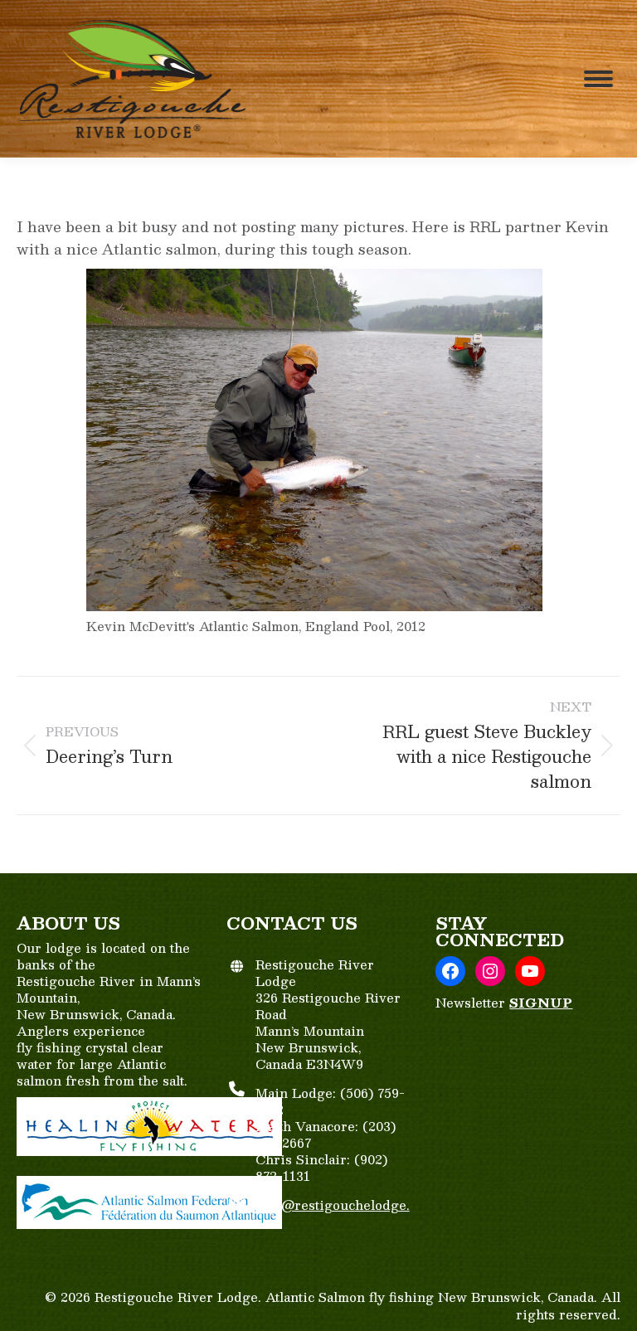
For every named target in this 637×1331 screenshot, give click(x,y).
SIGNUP (540, 1002)
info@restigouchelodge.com (332, 1212)
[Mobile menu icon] (598, 79)
